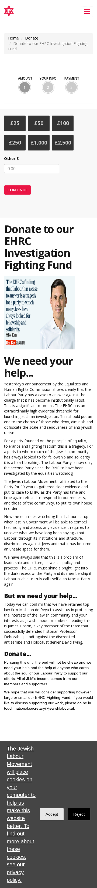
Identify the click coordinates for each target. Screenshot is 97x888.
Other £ (11, 158)
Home (13, 38)
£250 (15, 142)
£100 (63, 123)
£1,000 (39, 142)
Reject (79, 814)
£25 (14, 123)
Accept (52, 814)
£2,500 (63, 142)
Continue (17, 189)
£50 (38, 123)
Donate (31, 38)
